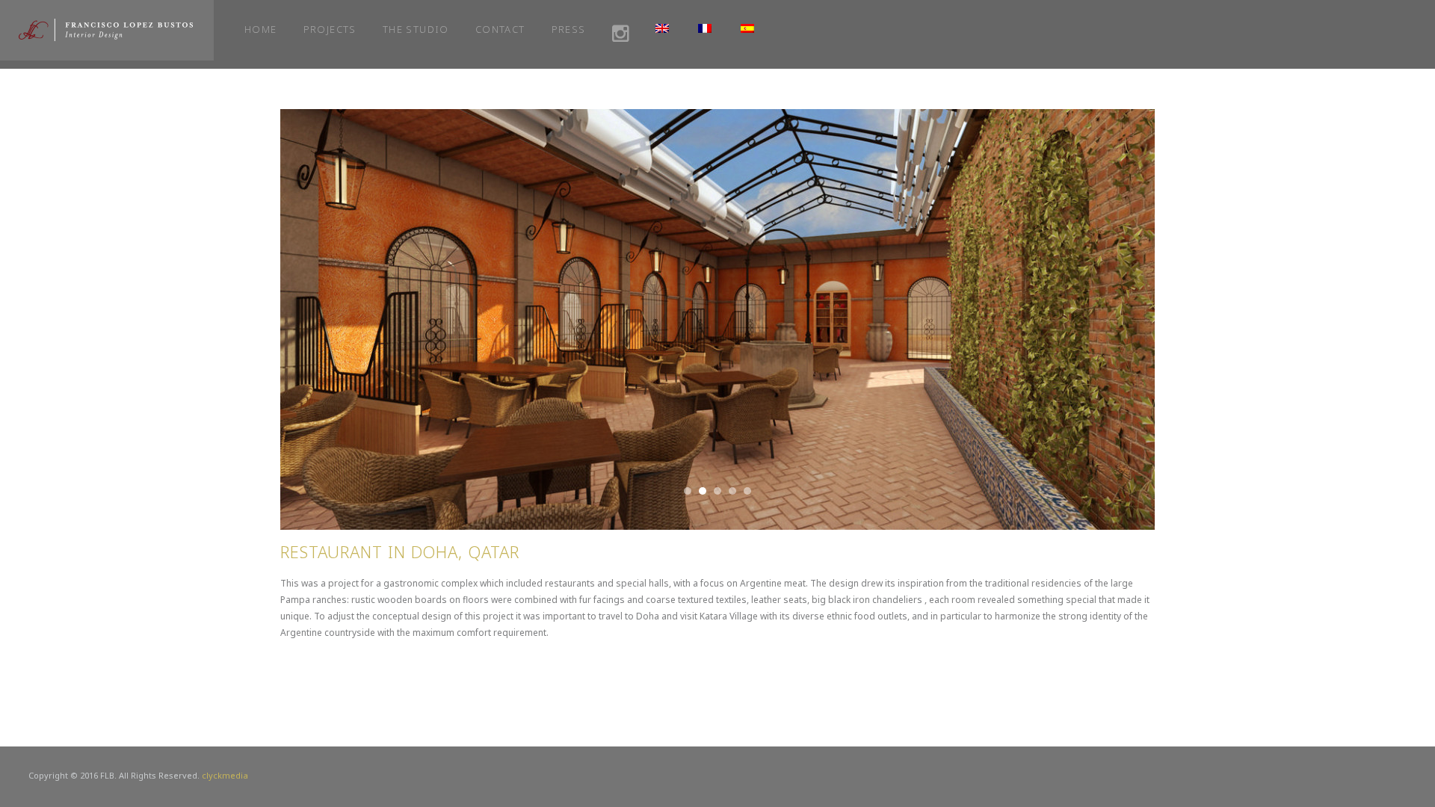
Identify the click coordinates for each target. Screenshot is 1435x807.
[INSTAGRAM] (620, 34)
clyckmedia (225, 775)
